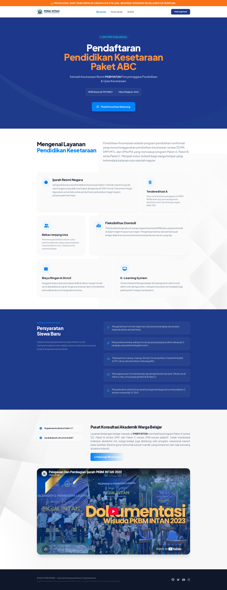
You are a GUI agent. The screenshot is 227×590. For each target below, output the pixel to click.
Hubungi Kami (180, 11)
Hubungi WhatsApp (108, 456)
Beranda (101, 11)
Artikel (130, 11)
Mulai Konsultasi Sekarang (115, 106)
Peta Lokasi (116, 11)
